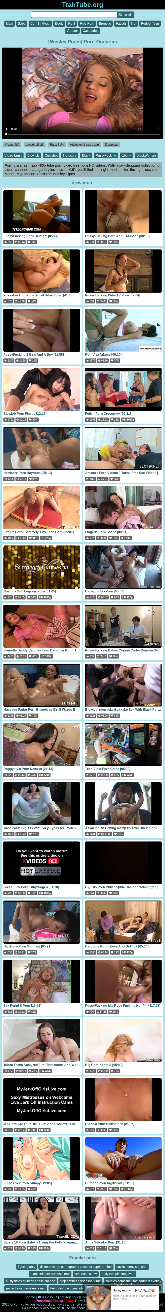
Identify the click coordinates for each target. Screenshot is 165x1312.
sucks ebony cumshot (132, 1266)
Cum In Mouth (40, 23)
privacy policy (70, 1297)
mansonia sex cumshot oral (50, 1274)
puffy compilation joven (118, 1274)
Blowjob (33, 155)
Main (9, 23)
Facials (121, 23)
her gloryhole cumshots (67, 1288)
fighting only (26, 1266)
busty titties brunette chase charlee (30, 1281)
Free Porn (87, 23)
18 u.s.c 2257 (47, 1297)
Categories (90, 30)
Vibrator (72, 30)
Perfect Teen (150, 23)
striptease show (85, 1274)
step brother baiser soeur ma (80, 1281)
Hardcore (69, 155)
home (30, 1297)
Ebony (126, 155)
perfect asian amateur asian (25, 1288)
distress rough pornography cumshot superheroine (76, 1266)
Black (86, 155)
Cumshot (51, 155)
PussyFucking (106, 155)
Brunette (105, 23)
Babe (22, 23)
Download (111, 144)
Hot (133, 23)
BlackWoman (146, 155)
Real (71, 23)
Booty (59, 23)
